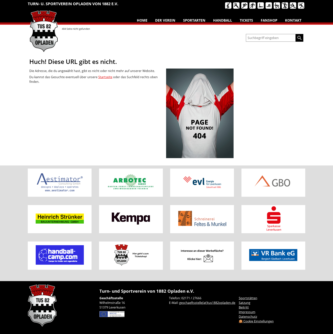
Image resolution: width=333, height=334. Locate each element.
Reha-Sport (261, 6)
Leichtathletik (245, 6)
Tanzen (285, 6)
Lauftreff (253, 6)
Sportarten (194, 20)
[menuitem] (228, 6)
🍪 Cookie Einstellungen (256, 321)
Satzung (244, 303)
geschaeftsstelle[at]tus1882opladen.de (207, 303)
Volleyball (293, 6)
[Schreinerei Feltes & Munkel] (202, 219)
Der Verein (165, 20)
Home (142, 20)
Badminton (301, 6)
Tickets (246, 20)
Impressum (247, 312)
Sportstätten (248, 298)
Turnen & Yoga (277, 6)
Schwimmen (269, 6)
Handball (236, 6)
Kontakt (293, 20)
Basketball (228, 6)
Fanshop (269, 20)
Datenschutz (248, 317)
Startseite (105, 77)
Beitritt (244, 307)
